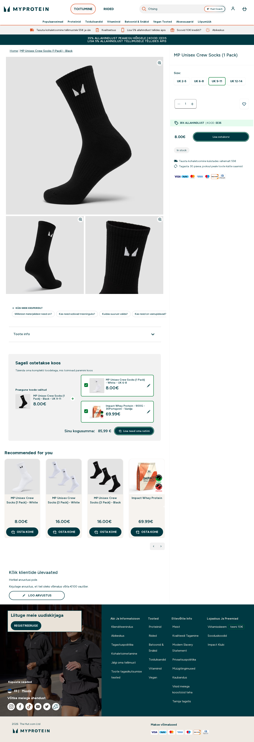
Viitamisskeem (225, 626)
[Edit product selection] (148, 385)
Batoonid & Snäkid (137, 21)
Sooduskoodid (217, 635)
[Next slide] (164, 506)
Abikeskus (117, 635)
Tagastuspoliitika (122, 644)
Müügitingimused (183, 668)
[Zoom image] (160, 63)
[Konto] (233, 9)
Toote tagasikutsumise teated (126, 674)
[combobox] (182, 8)
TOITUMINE (83, 9)
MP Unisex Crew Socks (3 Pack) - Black (105, 500)
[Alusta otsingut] (144, 8)
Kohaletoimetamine (124, 653)
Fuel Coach (216, 9)
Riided (153, 635)
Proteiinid (74, 21)
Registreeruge (26, 625)
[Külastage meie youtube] (38, 706)
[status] (185, 104)
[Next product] (161, 546)
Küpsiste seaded (20, 681)
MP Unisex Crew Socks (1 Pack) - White (22, 500)
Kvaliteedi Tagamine (185, 635)
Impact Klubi (216, 644)
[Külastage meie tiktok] (29, 706)
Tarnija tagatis (181, 701)
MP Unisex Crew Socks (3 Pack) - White (64, 500)
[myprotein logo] (26, 9)
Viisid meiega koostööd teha (182, 689)
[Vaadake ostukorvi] (244, 9)
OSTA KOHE (25, 531)
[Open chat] (56, 706)
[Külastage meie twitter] (47, 706)
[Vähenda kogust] (179, 104)
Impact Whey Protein (147, 498)
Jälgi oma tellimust (123, 662)
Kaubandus (179, 677)
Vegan (153, 677)
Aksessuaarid (184, 21)
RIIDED (109, 9)
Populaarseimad (53, 21)
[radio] (181, 81)
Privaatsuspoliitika (184, 659)
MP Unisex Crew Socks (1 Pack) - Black (46, 50)
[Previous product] (153, 546)
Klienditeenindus (122, 626)
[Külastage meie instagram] (11, 706)
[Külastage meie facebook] (20, 706)
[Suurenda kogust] (192, 104)
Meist (176, 626)
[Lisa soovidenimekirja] (244, 104)
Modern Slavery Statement (182, 647)
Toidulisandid (94, 21)
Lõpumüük (204, 21)
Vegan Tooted (162, 21)
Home (14, 50)
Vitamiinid (113, 21)
